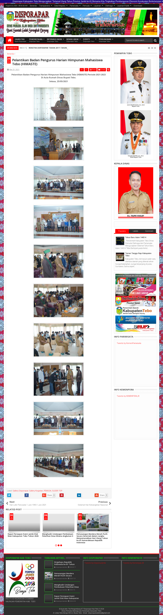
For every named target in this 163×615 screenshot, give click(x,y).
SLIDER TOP (57, 491)
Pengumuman (105, 40)
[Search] (155, 40)
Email (102, 70)
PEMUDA (47, 491)
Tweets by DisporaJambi (95, 563)
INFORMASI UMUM (54, 40)
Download (138, 6)
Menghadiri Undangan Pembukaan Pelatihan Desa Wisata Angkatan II (57, 535)
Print (94, 70)
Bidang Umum (72, 40)
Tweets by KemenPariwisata (129, 343)
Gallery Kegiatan (36, 491)
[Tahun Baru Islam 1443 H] (120, 241)
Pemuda (86, 6)
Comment (149, 231)
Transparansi (44, 6)
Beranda (33, 6)
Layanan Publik (123, 6)
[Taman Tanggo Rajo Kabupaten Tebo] (120, 257)
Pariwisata (74, 6)
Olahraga (109, 6)
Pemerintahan (35, 40)
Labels (135, 231)
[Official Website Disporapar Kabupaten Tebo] (9, 40)
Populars (122, 231)
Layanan (97, 6)
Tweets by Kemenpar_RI (133, 563)
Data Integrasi (59, 6)
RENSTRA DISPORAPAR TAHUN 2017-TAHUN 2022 (50, 48)
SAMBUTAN (20, 40)
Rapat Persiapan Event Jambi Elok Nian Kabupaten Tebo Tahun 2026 (23, 535)
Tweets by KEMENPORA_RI (128, 396)
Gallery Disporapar (20, 491)
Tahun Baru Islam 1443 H (135, 237)
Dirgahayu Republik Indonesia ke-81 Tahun (64, 563)
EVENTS (88, 40)
